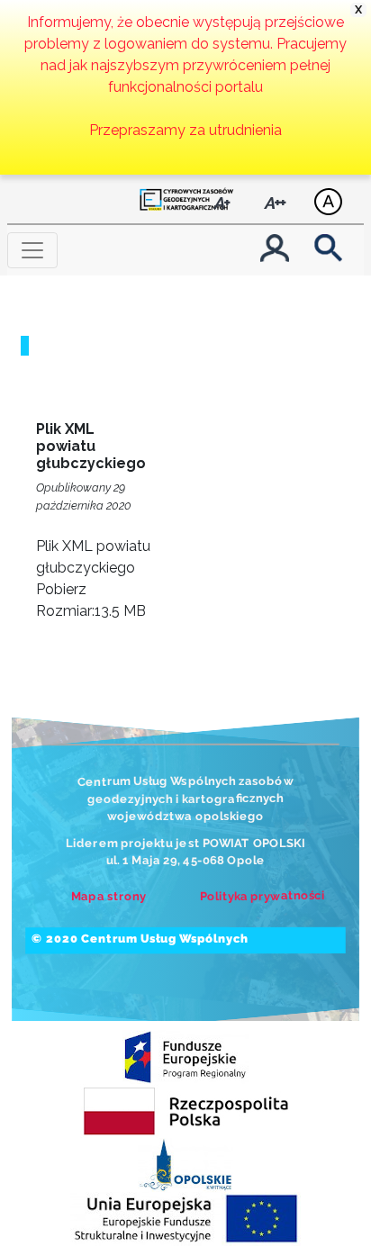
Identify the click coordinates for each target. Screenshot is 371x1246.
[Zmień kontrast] (328, 210)
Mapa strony (108, 895)
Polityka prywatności (262, 895)
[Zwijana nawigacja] (32, 250)
